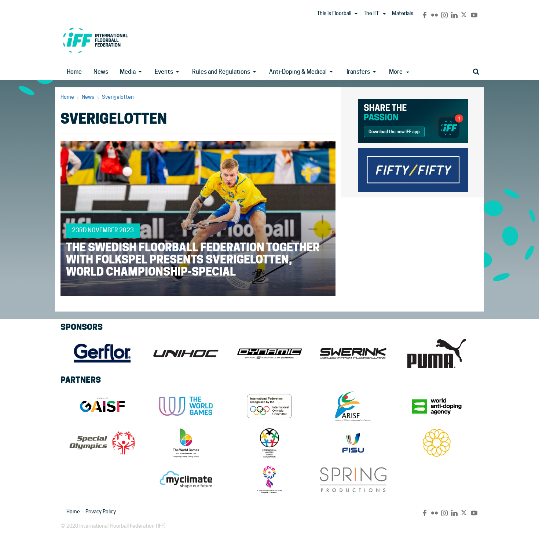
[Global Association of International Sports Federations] (102, 406)
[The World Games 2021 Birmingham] (186, 443)
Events (164, 71)
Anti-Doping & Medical (298, 71)
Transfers (358, 71)
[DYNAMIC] (269, 353)
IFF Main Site (95, 40)
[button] (356, 14)
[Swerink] (353, 353)
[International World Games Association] (186, 406)
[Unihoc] (186, 353)
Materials (402, 13)
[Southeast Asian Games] (436, 443)
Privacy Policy (100, 511)
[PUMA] (436, 353)
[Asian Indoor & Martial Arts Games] (269, 479)
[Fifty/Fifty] (413, 168)
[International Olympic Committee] (269, 406)
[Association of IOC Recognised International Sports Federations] (353, 406)
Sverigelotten (118, 97)
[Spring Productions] (353, 479)
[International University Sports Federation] (353, 443)
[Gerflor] (102, 353)
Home (74, 71)
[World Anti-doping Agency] (436, 406)
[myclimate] (186, 479)
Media (128, 71)
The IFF (372, 13)
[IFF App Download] (413, 119)
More (396, 71)
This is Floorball (334, 13)
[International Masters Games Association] (269, 443)
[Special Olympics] (102, 443)
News (101, 71)
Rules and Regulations (221, 71)
